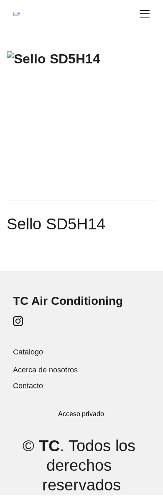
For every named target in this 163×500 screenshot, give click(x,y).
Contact (26, 386)
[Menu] (145, 14)
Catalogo (28, 352)
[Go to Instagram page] (18, 321)
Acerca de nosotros (45, 370)
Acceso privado (81, 413)
